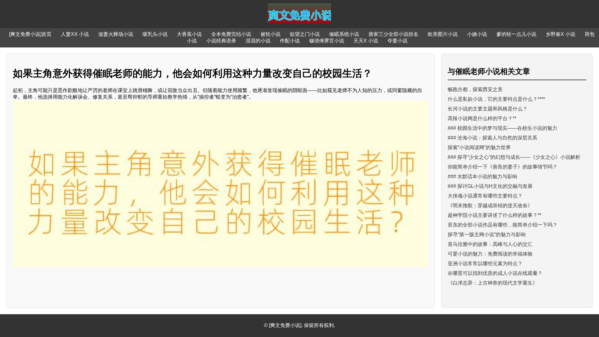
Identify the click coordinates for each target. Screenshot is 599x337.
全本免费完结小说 (231, 34)
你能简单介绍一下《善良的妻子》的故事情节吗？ (503, 166)
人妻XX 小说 (75, 34)
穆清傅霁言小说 (326, 40)
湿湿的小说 (258, 40)
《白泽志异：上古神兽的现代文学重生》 (493, 283)
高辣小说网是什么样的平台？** (482, 118)
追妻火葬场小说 (115, 34)
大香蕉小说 (189, 34)
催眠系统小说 (344, 34)
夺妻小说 (397, 40)
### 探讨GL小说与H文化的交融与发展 (490, 186)
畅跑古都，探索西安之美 (475, 89)
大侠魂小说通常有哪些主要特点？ (485, 195)
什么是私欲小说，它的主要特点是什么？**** (496, 99)
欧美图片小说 (443, 34)
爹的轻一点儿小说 (516, 34)
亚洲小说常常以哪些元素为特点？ (485, 263)
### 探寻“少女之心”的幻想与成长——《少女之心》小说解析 (514, 157)
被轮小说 (270, 34)
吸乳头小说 (155, 34)
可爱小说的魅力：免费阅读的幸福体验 (490, 253)
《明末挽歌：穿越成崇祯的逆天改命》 (490, 205)
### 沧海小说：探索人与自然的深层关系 (492, 137)
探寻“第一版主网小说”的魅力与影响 (487, 234)
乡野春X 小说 (560, 34)
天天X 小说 (365, 40)
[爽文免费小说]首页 (30, 34)
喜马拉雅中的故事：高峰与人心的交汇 (490, 244)
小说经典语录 (221, 40)
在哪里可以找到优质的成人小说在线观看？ (495, 273)
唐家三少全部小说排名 (393, 34)
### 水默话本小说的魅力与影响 (482, 176)
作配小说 (290, 40)
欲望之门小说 (305, 34)
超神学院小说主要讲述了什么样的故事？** (494, 215)
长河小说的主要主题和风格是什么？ (488, 108)
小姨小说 (477, 34)
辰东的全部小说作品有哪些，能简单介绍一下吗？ (503, 224)
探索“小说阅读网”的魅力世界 (479, 147)
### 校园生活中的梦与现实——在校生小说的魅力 (502, 128)
